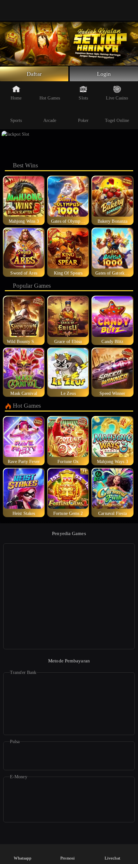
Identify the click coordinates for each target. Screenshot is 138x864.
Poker (83, 120)
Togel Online (117, 120)
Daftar (34, 74)
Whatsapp (22, 858)
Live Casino (117, 98)
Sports (16, 120)
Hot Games (49, 98)
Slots (83, 98)
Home (16, 98)
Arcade (49, 120)
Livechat (112, 858)
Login (104, 74)
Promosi (67, 858)
